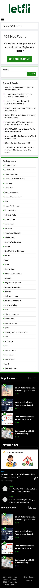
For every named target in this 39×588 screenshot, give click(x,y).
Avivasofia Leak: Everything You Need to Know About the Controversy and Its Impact (19, 150)
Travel (6, 364)
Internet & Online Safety (12, 274)
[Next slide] (34, 378)
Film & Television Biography (14, 251)
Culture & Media (10, 215)
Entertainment (9, 238)
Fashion (7, 247)
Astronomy (8, 183)
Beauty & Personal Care (12, 197)
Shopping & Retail (10, 323)
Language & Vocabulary (12, 287)
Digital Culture (9, 219)
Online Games (9, 319)
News (6, 310)
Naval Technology (10, 305)
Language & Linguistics (12, 283)
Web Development (11, 368)
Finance (7, 256)
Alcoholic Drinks (10, 165)
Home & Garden (10, 269)
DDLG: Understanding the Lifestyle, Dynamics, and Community (25, 390)
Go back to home (19, 59)
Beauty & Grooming (11, 192)
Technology (8, 341)
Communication (10, 210)
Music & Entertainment (12, 301)
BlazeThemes (10, 584)
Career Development (11, 206)
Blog (6, 201)
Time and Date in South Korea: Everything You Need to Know (24, 419)
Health (6, 265)
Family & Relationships (12, 242)
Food (6, 260)
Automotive (8, 188)
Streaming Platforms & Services (15, 332)
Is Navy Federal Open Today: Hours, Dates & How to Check (24, 405)
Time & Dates (9, 359)
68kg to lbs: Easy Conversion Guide (18, 143)
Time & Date (8, 355)
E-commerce (9, 224)
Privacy (31, 577)
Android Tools (9, 170)
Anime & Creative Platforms (14, 179)
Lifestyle (7, 292)
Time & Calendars (10, 350)
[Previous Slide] (30, 378)
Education (8, 228)
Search (6, 69)
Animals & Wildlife (11, 174)
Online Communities (11, 314)
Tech (6, 337)
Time (6, 346)
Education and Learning (12, 233)
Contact (29, 580)
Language (7, 278)
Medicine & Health (11, 296)
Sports (6, 328)
